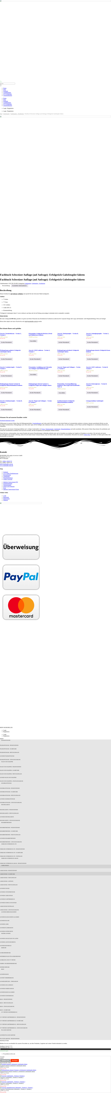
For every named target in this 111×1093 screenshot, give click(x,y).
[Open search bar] (1, 82)
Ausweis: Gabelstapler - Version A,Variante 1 (11, 1077)
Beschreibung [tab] (6, 285)
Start (1, 113)
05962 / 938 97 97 (7, 461)
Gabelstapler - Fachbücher (17, 113)
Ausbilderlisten (7, 92)
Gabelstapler (6, 113)
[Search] (0, 85)
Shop (4, 89)
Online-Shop (87, 434)
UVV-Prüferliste (7, 94)
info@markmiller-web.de (6, 464)
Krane (43, 429)
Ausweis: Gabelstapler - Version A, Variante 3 (12, 1083)
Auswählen (33, 341)
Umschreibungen (7, 95)
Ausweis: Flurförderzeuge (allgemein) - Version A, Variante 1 (16, 1089)
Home (4, 88)
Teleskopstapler (49, 429)
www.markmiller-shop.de (6, 465)
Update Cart (5, 1060)
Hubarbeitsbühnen (65, 429)
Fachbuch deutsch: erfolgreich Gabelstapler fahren (13, 1065)
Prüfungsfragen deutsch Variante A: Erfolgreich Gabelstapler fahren (17, 1071)
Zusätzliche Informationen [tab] (19, 285)
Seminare (5, 91)
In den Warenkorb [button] (6, 342)
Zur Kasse (15, 1060)
